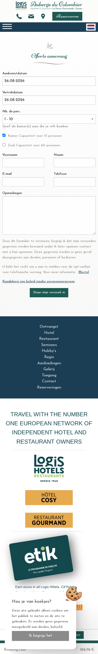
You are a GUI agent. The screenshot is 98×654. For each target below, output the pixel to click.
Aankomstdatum (14, 73)
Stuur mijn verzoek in (49, 292)
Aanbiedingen (49, 363)
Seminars (49, 345)
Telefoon (60, 174)
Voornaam (9, 155)
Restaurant (49, 339)
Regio (49, 357)
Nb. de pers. (11, 111)
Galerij (49, 369)
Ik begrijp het (40, 636)
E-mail (7, 174)
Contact (49, 381)
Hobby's (49, 351)
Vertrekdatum (12, 92)
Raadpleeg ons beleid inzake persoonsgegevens (38, 281)
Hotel (49, 333)
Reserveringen (49, 387)
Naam (58, 155)
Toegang (49, 375)
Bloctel (83, 272)
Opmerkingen (12, 193)
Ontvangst (49, 327)
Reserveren (67, 16)
